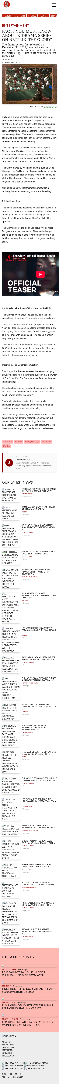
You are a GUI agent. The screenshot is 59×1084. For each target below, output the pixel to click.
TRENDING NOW (27, 494)
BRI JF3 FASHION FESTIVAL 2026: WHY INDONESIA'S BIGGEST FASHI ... (38, 842)
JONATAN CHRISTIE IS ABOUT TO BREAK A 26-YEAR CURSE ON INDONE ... (39, 630)
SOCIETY (7, 16)
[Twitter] (53, 107)
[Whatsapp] (45, 107)
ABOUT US (7, 1042)
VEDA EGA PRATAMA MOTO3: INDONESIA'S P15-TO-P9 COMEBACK (38, 827)
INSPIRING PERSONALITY (30, 577)
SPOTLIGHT (20, 16)
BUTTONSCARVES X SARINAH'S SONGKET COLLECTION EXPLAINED (38, 884)
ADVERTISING (8, 1045)
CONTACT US (8, 1048)
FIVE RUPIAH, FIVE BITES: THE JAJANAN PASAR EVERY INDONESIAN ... (39, 707)
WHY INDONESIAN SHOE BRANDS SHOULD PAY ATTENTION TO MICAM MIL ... (38, 527)
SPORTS (24, 512)
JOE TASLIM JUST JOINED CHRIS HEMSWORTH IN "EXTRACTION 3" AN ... (39, 801)
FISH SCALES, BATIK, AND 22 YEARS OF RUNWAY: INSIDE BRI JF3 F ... (38, 904)
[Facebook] (48, 107)
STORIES (32, 16)
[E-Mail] (56, 107)
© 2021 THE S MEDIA (11, 1074)
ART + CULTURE (27, 556)
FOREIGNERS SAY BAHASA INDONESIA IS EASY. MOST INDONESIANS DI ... (34, 728)
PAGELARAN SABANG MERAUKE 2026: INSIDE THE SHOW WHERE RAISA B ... (39, 659)
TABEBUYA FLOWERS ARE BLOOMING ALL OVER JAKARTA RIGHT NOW (39, 490)
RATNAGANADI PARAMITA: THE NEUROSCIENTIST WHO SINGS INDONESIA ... (36, 572)
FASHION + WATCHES (29, 887)
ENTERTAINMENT (27, 806)
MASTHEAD (7, 1050)
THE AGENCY (8, 1056)
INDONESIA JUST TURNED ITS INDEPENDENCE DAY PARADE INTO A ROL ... (39, 932)
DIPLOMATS (25, 600)
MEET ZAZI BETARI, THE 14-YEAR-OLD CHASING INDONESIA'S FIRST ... (39, 753)
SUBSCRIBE (7, 1053)
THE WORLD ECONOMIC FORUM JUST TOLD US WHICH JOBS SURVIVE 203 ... (39, 780)
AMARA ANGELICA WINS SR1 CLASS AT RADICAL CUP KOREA (38, 508)
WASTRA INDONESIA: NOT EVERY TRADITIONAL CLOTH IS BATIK (37, 866)
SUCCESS (44, 16)
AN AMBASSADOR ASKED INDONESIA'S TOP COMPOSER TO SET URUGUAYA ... (39, 596)
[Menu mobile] (54, 5)
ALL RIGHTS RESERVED (12, 1077)
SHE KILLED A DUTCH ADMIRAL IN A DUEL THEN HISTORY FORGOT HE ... (38, 553)
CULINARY (25, 711)
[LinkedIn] (50, 107)
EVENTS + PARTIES (28, 532)
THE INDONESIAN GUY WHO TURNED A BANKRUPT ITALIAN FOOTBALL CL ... (39, 679)
